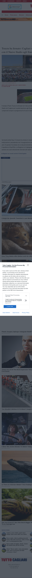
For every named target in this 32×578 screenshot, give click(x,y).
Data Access (16, 312)
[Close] (28, 265)
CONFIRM (10, 306)
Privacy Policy (25, 312)
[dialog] (16, 289)
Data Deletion (6, 312)
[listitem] (16, 296)
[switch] (25, 300)
